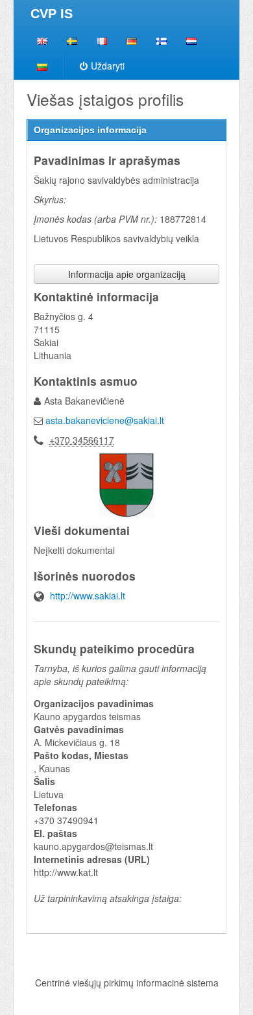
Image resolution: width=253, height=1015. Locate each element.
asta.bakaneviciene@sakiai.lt (104, 420)
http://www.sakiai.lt (87, 595)
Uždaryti (108, 65)
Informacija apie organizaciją (127, 274)
